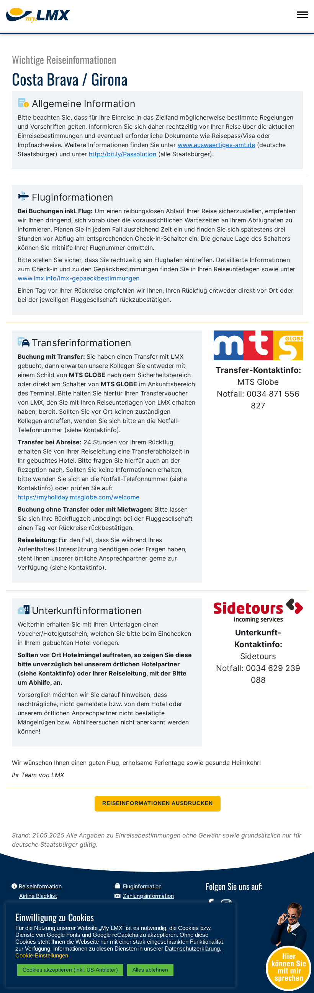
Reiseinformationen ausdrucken (157, 803)
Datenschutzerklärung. (193, 949)
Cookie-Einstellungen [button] (41, 956)
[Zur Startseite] (52, 15)
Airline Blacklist (38, 896)
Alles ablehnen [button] (150, 970)
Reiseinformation (40, 886)
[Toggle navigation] (302, 14)
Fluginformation (142, 886)
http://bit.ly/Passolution (122, 154)
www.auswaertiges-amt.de (216, 145)
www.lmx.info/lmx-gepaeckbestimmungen (78, 278)
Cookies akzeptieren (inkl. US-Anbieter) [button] (70, 970)
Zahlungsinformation (148, 896)
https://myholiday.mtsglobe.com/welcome (78, 497)
